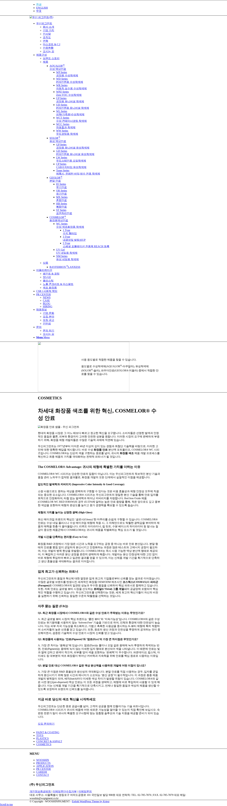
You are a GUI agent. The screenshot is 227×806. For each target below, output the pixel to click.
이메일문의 (85, 791)
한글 (39, 4)
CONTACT (42, 775)
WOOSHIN (42, 760)
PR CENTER (43, 769)
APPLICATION (45, 766)
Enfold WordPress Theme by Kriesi (90, 801)
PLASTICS (42, 738)
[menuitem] (116, 4)
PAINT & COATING (47, 732)
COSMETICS (43, 744)
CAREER (41, 772)
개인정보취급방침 (40, 791)
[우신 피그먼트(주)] (41, 17)
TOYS (39, 735)
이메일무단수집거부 (65, 791)
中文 (39, 10)
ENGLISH (42, 7)
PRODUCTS (43, 763)
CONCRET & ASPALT (49, 741)
